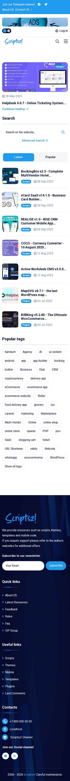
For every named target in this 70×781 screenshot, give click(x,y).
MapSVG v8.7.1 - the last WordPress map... (39, 293)
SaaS (8, 440)
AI (40, 352)
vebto (33, 448)
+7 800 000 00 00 (21, 721)
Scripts (60, 67)
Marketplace (48, 413)
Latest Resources (16, 602)
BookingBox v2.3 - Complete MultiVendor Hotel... (42, 173)
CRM (55, 369)
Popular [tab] (50, 157)
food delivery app (16, 404)
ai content (55, 352)
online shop (50, 422)
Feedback (11, 609)
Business (26, 369)
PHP (45, 431)
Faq (7, 623)
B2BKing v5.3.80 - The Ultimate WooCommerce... (44, 317)
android (9, 360)
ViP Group (11, 630)
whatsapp (11, 457)
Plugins (26, 301)
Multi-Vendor (13, 422)
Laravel (9, 413)
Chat (42, 369)
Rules (8, 616)
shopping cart (27, 440)
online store (12, 431)
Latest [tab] (18, 157)
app (23, 360)
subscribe (55, 565)
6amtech (10, 352)
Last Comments (14, 693)
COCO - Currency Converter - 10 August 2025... (42, 245)
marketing (27, 413)
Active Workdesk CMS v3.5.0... (43, 269)
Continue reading (13, 109)
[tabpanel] (35, 248)
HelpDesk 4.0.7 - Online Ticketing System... (34, 103)
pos (58, 431)
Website (50, 448)
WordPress (57, 457)
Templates (11, 679)
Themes (9, 665)
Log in (64, 30)
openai (31, 431)
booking (59, 360)
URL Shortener (14, 448)
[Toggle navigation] (66, 41)
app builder (40, 360)
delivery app (38, 378)
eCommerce (12, 387)
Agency (27, 352)
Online (32, 422)
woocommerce (33, 457)
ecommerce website (18, 396)
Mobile (26, 230)
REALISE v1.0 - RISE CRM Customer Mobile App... (39, 221)
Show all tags (13, 466)
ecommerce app (37, 387)
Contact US (22, 9)
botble (9, 369)
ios (53, 404)
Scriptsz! (30, 774)
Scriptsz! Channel (21, 737)
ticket (46, 440)
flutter (41, 396)
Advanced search (33, 140)
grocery (39, 404)
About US (8, 9)
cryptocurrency (14, 378)
